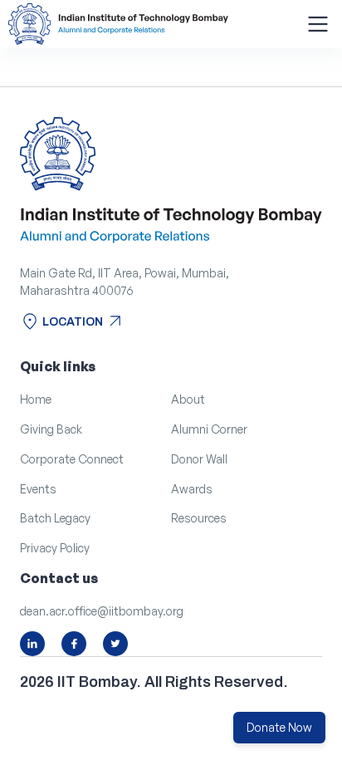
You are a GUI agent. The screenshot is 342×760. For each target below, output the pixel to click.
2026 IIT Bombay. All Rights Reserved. (154, 682)
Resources (199, 518)
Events (38, 489)
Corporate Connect (72, 459)
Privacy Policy (55, 548)
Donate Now (279, 727)
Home (35, 399)
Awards (192, 489)
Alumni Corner (209, 429)
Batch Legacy (55, 518)
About (188, 399)
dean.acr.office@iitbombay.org (101, 611)
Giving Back (51, 429)
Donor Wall (199, 459)
